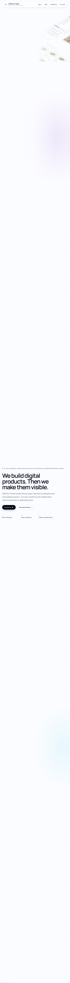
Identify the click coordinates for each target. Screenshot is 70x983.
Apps (39, 4)
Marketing (54, 4)
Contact (62, 4)
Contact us (7, 507)
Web (46, 4)
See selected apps (24, 507)
